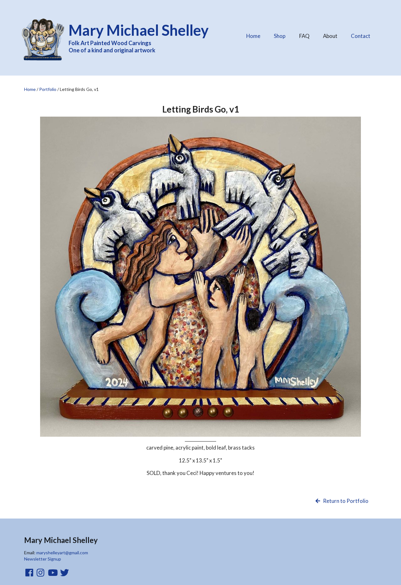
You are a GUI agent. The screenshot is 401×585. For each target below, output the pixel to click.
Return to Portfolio (345, 501)
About (332, 34)
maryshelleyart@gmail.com (62, 552)
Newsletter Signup (42, 558)
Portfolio (47, 89)
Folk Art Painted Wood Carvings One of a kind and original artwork (139, 37)
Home (253, 36)
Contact (360, 36)
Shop (279, 36)
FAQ (306, 34)
